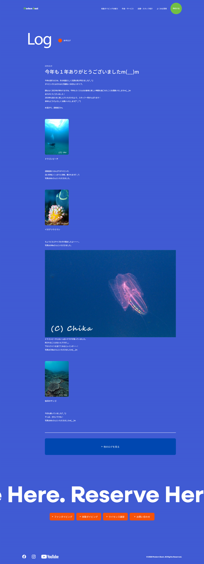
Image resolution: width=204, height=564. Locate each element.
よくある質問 (162, 8)
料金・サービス (128, 8)
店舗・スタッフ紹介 (145, 8)
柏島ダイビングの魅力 (109, 8)
